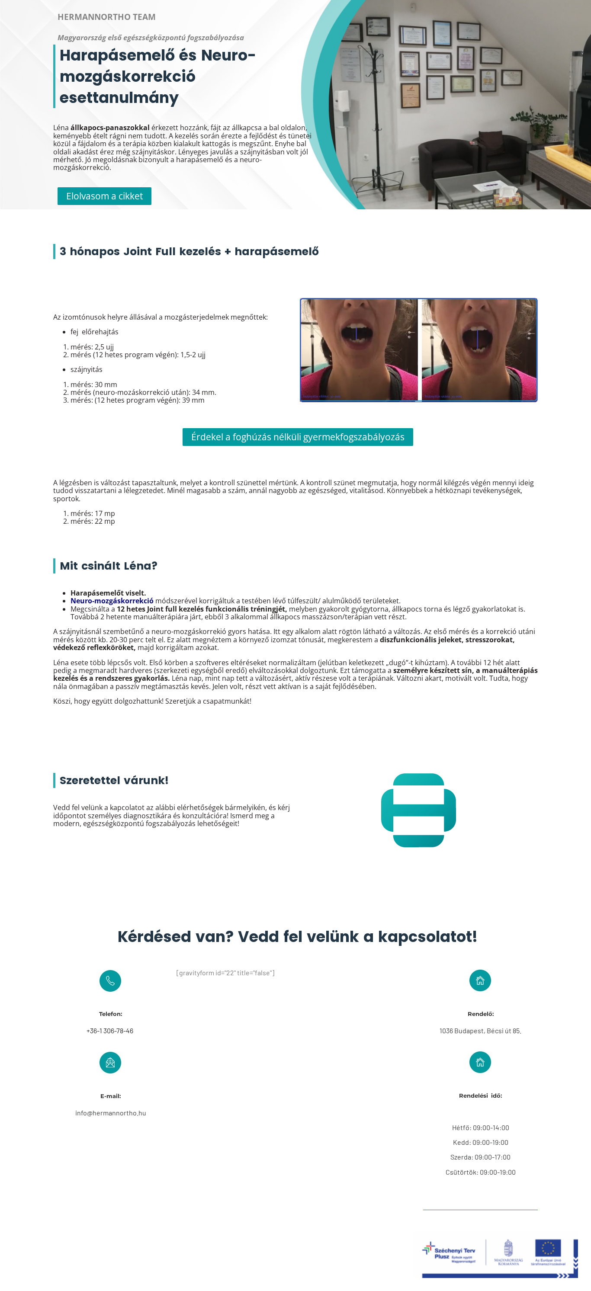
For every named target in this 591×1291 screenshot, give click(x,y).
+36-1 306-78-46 (111, 1030)
